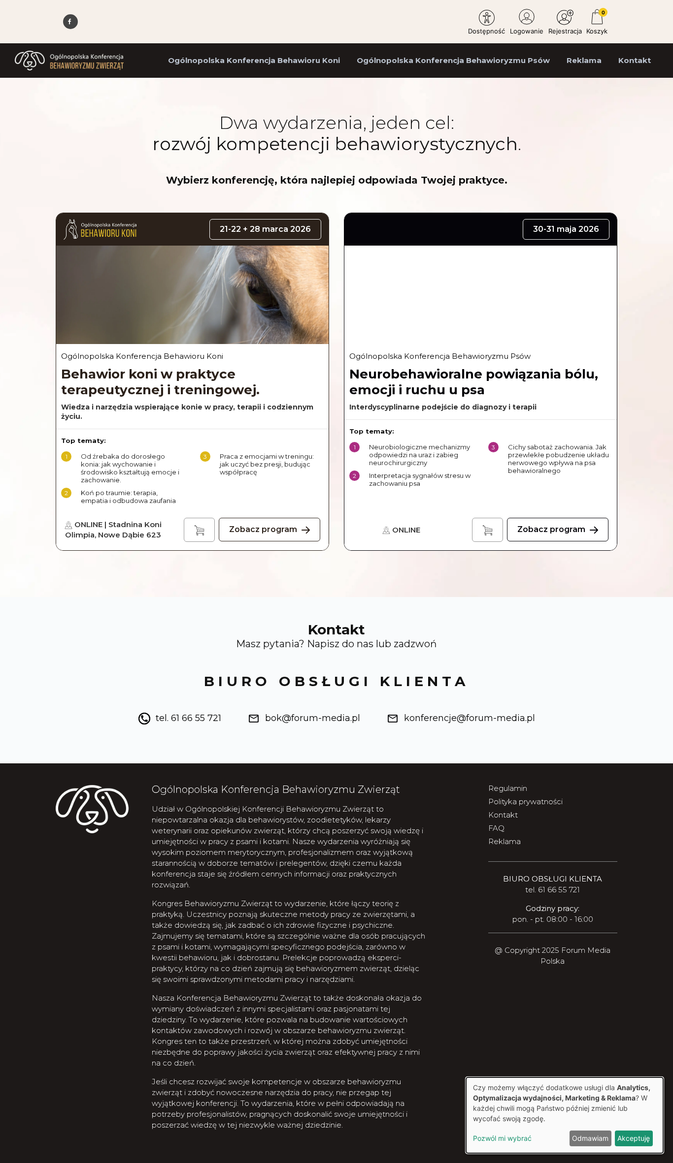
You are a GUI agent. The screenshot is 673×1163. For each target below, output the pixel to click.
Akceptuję (633, 1138)
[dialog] (564, 1115)
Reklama (584, 60)
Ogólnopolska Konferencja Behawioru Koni (254, 60)
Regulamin (507, 788)
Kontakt (634, 60)
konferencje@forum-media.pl (469, 718)
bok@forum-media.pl (312, 718)
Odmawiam (590, 1138)
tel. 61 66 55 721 (188, 718)
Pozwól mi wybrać (502, 1138)
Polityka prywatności (525, 801)
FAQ (496, 828)
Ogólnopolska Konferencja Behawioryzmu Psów (453, 60)
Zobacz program (264, 529)
